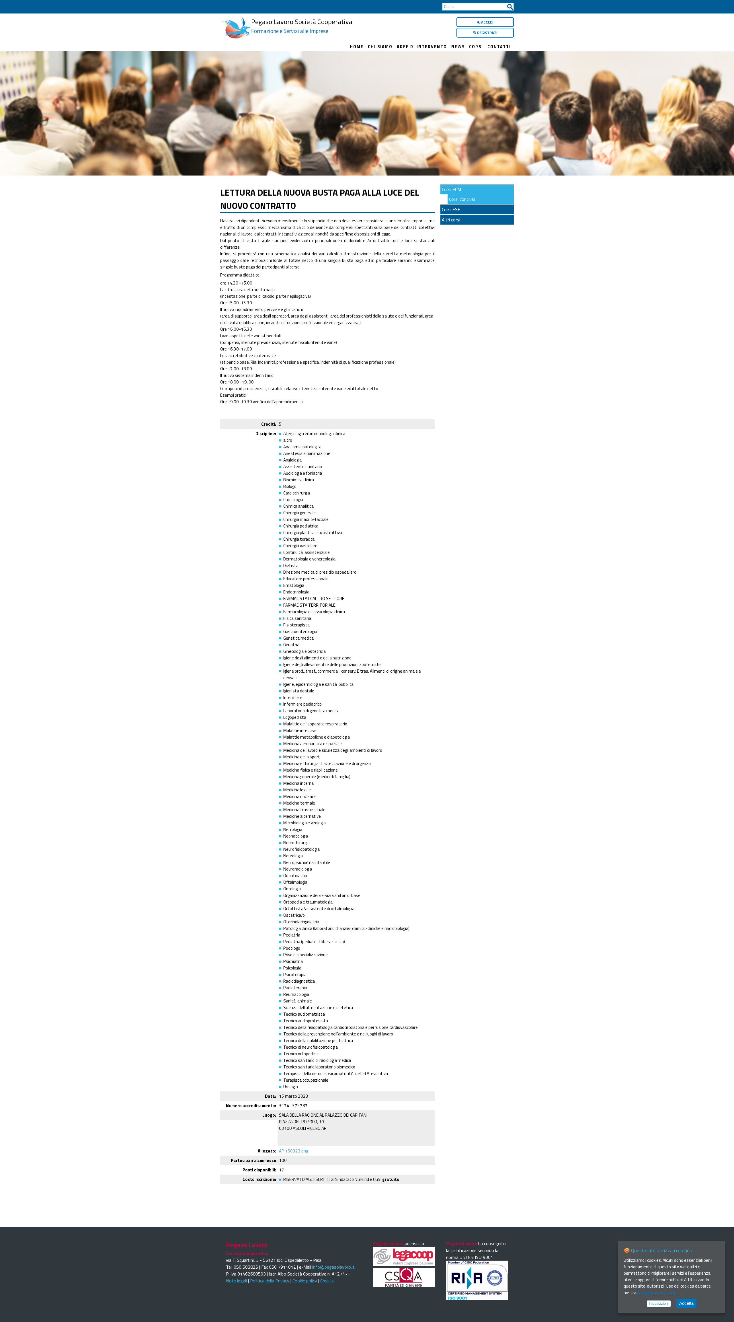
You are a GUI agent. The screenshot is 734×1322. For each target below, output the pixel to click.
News (458, 47)
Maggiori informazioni (657, 1292)
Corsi (476, 47)
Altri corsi (451, 219)
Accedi (486, 22)
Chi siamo (380, 47)
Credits (327, 1280)
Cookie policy (304, 1280)
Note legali (236, 1280)
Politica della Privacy (269, 1280)
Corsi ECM (451, 189)
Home (357, 47)
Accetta (686, 1303)
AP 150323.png (293, 1151)
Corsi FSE (451, 209)
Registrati (486, 33)
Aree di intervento (422, 47)
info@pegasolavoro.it (333, 1266)
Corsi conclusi (462, 199)
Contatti (499, 47)
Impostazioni (659, 1304)
